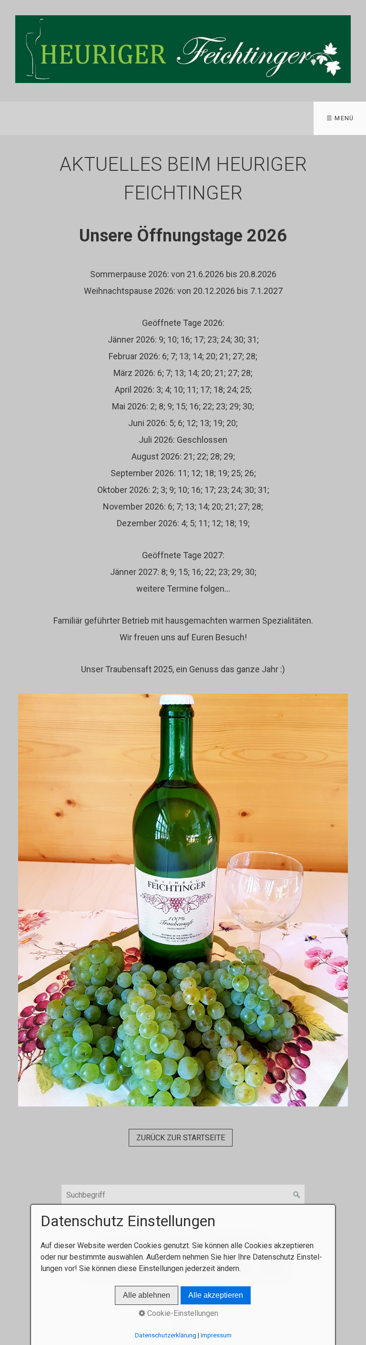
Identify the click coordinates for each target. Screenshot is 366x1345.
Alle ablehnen (146, 1295)
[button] (181, 1138)
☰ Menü (340, 118)
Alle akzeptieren (215, 1295)
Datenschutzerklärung (165, 1335)
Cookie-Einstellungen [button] (181, 1313)
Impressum (216, 1335)
